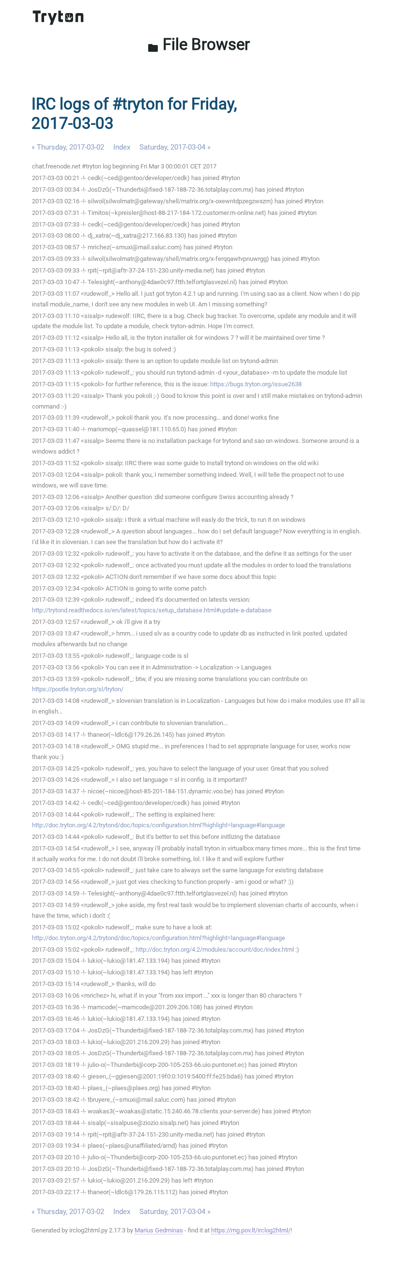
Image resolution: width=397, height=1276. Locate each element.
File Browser (198, 44)
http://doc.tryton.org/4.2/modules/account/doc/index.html (215, 949)
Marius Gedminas (159, 1230)
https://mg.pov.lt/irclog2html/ (250, 1230)
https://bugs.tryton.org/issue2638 (256, 384)
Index (121, 147)
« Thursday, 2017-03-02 (67, 147)
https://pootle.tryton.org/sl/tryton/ (77, 689)
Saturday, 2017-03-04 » (175, 147)
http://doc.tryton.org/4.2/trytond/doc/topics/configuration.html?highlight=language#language (158, 825)
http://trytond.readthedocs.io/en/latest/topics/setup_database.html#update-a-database (152, 610)
